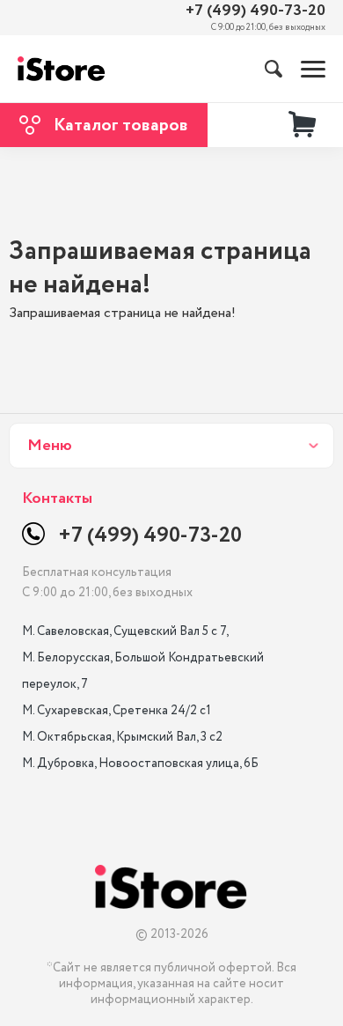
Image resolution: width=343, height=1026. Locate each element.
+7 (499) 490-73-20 (255, 11)
